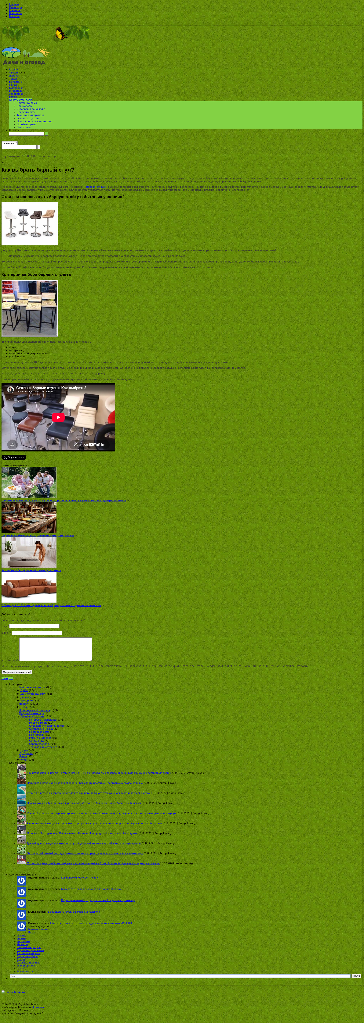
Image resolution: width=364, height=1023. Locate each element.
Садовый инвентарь (31, 713)
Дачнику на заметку (32, 693)
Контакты (14, 10)
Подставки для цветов (30, 950)
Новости (24, 703)
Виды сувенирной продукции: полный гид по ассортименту (98, 900)
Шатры (21, 968)
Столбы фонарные (28, 962)
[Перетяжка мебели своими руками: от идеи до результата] (29, 532)
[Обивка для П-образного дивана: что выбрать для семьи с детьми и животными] (29, 602)
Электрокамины (26, 971)
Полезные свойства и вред (35, 710)
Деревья (14, 75)
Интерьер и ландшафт (31, 108)
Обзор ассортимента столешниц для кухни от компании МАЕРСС (91, 923)
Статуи (21, 959)
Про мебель (24, 105)
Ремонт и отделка (28, 117)
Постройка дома (27, 102)
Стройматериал (26, 124)
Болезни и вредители (32, 687)
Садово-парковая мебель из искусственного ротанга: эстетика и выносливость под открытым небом (64, 500)
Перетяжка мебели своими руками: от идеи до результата (38, 535)
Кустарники (16, 87)
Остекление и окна (41, 728)
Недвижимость (26, 111)
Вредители (16, 81)
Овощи (13, 72)
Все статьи (15, 13)
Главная (14, 4)
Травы (13, 78)
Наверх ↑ (7, 678)
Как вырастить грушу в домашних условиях (73, 911)
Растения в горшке (28, 953)
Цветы (23, 756)
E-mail (6, 632)
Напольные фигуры (29, 947)
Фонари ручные (26, 965)
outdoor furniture (96, 186)
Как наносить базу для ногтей (79, 877)
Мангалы (22, 944)
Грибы (13, 84)
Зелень (21, 938)
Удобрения (16, 93)
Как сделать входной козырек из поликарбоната (91, 888)
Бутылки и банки (38, 929)
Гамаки (21, 935)
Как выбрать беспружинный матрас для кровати (31, 570)
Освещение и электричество (34, 121)
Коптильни (23, 941)
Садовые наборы (27, 956)
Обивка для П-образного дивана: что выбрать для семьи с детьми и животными (51, 605)
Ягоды (13, 96)
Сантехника (24, 127)
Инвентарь (15, 90)
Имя (5, 626)
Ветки (31, 932)
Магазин (14, 16)
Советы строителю (20, 99)
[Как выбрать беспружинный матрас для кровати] (29, 567)
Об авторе (15, 7)
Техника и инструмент (30, 114)
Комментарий (10, 660)
